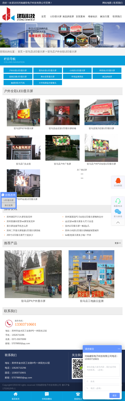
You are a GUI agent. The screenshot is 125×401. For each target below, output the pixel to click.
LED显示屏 (56, 16)
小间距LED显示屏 (77, 70)
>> (82, 178)
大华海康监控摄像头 (47, 83)
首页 (43, 16)
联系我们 (118, 2)
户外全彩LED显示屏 (18, 70)
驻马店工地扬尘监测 (92, 301)
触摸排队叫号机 (18, 83)
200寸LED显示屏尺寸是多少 (20, 235)
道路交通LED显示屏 (18, 77)
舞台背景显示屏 (48, 77)
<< (82, 174)
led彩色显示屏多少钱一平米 (78, 235)
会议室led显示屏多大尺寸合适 (79, 221)
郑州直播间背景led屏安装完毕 (21, 221)
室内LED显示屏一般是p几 (77, 226)
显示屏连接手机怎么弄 (17, 226)
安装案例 (80, 16)
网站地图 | (107, 2)
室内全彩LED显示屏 (47, 70)
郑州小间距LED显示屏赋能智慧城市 (82, 230)
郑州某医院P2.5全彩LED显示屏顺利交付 (84, 217)
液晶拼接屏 (68, 16)
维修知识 (92, 16)
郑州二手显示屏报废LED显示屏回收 (23, 230)
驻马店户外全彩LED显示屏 (62, 51)
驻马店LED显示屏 (35, 51)
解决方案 (104, 16)
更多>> (118, 243)
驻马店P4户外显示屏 (33, 301)
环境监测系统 (77, 77)
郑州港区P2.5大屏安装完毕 (19, 217)
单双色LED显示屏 (107, 70)
